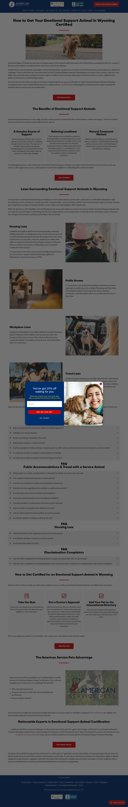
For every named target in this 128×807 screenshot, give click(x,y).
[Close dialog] (101, 384)
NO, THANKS (44, 418)
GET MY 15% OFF (44, 412)
